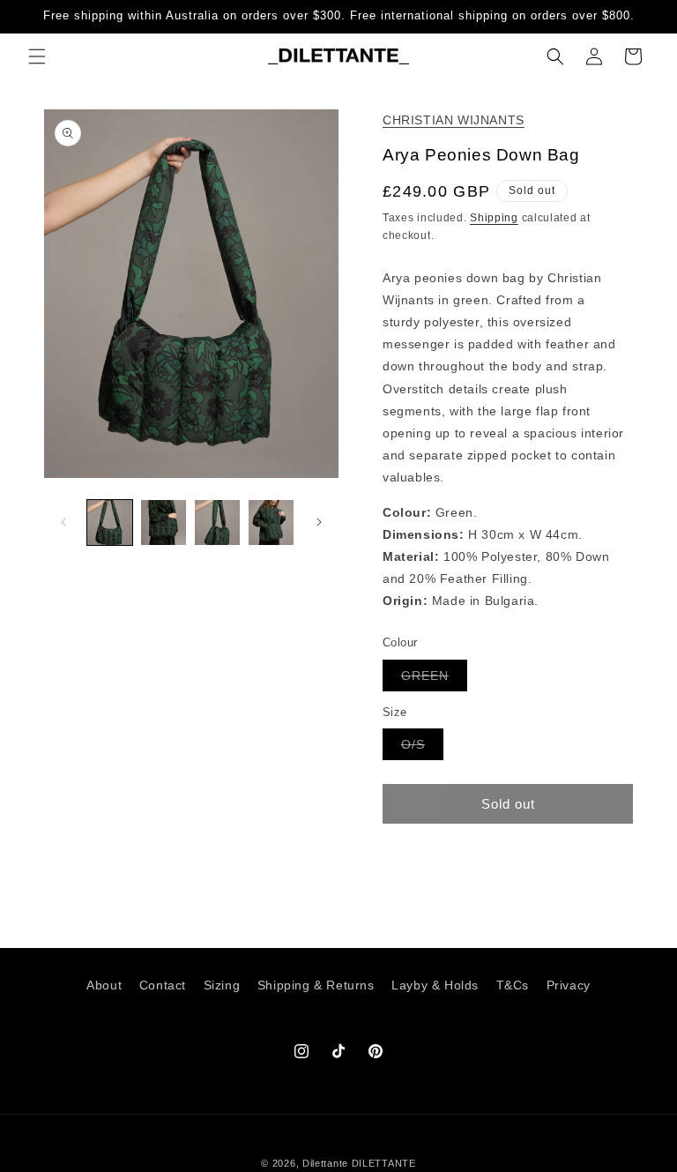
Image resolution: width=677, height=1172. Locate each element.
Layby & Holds (435, 985)
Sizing (222, 985)
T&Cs (512, 985)
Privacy (569, 985)
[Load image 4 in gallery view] (271, 522)
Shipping (494, 218)
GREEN (434, 679)
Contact (162, 985)
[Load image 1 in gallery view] (109, 522)
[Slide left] (63, 522)
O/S (422, 748)
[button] (37, 56)
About (104, 985)
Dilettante (325, 1163)
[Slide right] (319, 522)
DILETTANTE (384, 1163)
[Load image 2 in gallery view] (163, 522)
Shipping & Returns (316, 985)
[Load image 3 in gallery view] (217, 522)
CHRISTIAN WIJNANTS (453, 120)
